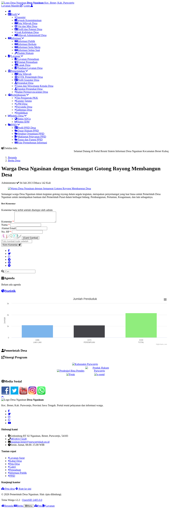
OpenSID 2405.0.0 (32, 500)
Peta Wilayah (24, 74)
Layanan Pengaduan (28, 59)
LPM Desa (21, 103)
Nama (5, 224)
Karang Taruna (24, 100)
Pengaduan (15, 469)
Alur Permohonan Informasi (32, 142)
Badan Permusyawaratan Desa (32, 91)
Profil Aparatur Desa (28, 80)
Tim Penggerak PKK (27, 97)
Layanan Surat (17, 457)
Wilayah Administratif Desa (32, 35)
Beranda (12, 157)
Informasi (16, 38)
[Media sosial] (9, 411)
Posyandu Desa (24, 106)
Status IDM (23, 121)
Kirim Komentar (10, 245)
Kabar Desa (15, 460)
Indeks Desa (17, 115)
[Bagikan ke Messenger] (9, 265)
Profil (14, 14)
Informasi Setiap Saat (29, 50)
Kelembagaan (18, 94)
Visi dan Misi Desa (27, 26)
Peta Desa (14, 463)
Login (27, 5)
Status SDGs (24, 118)
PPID (14, 124)
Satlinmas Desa (24, 109)
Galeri (12, 466)
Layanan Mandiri (10, 5)
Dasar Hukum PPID (28, 130)
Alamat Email (8, 228)
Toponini (20, 17)
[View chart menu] (165, 299)
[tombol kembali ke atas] (2, 396)
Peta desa (9, 488)
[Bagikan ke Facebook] (9, 250)
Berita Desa (14, 160)
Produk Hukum (25, 53)
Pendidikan (22, 112)
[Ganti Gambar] (30, 238)
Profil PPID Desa (27, 127)
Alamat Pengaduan (28, 62)
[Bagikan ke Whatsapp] (9, 256)
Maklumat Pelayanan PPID (32, 136)
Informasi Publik (26, 41)
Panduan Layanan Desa (30, 68)
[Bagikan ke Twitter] (9, 253)
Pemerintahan (18, 71)
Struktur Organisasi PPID (31, 133)
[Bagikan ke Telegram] (9, 259)
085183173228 (19, 438)
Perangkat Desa (25, 83)
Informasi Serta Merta (29, 47)
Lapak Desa (24, 65)
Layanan (16, 56)
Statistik (10, 291)
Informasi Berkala (27, 44)
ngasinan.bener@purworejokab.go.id (30, 441)
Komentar (7, 221)
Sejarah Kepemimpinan (29, 20)
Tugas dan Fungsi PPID (30, 139)
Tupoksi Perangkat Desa (29, 88)
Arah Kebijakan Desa (27, 32)
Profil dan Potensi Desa (30, 29)
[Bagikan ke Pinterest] (9, 262)
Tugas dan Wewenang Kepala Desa (34, 86)
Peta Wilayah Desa (27, 23)
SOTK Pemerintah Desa (30, 77)
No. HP (6, 231)
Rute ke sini (24, 488)
